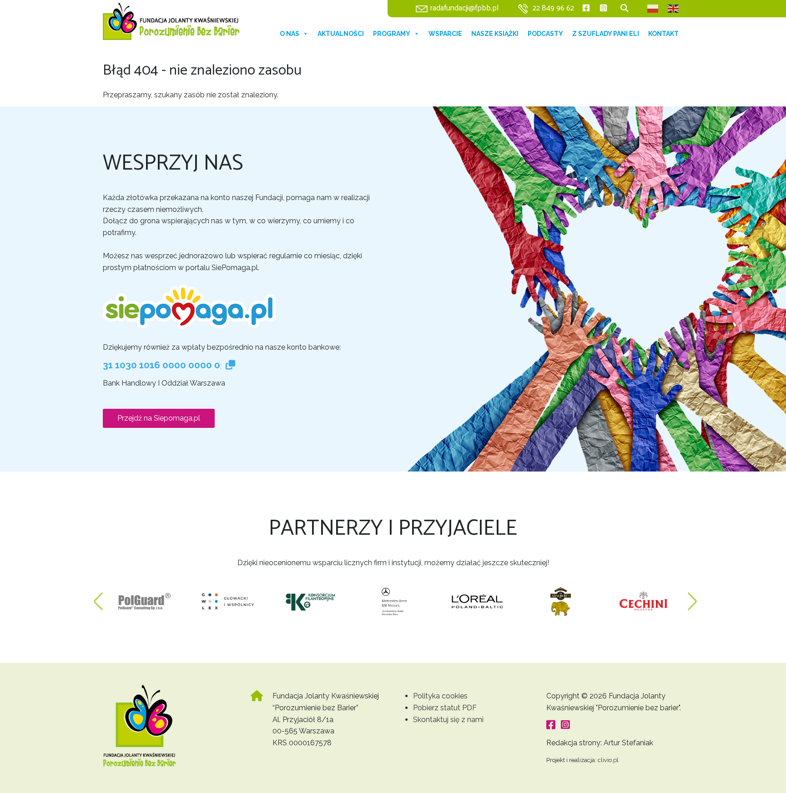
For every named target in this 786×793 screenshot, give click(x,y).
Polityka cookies (440, 696)
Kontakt (663, 33)
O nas (289, 33)
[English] (674, 9)
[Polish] (653, 9)
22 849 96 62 (553, 8)
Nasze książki (495, 33)
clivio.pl (608, 760)
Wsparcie (445, 33)
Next (692, 597)
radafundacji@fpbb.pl (464, 8)
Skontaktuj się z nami (448, 719)
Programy (391, 33)
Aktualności (340, 33)
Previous (98, 597)
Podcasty (545, 33)
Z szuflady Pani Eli (605, 33)
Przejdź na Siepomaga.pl (158, 418)
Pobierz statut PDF (445, 707)
